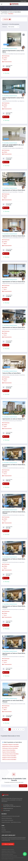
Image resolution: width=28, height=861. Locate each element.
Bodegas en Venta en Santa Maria (9, 757)
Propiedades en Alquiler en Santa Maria (10, 744)
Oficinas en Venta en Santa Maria (9, 755)
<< (5, 729)
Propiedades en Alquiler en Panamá (8, 851)
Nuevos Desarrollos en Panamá (7, 854)
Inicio (2, 13)
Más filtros (7, 19)
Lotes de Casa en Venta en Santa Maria (10, 753)
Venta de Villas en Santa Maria (11, 373)
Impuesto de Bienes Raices (7, 818)
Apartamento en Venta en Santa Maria (13, 190)
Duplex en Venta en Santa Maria (8, 752)
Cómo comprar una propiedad (7, 820)
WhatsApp (6, 73)
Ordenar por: (4, 26)
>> (23, 729)
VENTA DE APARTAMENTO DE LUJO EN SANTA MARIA (13, 145)
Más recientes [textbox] (11, 26)
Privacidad (4, 829)
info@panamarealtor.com (8, 808)
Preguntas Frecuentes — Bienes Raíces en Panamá (11, 822)
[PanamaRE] (14, 4)
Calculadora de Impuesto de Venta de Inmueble (11, 816)
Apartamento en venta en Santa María (13, 419)
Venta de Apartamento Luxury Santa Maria (13, 51)
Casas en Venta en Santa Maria (8, 750)
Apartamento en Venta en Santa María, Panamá (13, 465)
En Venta (5, 13)
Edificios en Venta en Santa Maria (9, 759)
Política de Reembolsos (6, 831)
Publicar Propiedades (8, 844)
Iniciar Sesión (23, 1)
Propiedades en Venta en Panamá (8, 849)
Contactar (6, 69)
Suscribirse (23, 785)
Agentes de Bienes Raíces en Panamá (8, 852)
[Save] (24, 35)
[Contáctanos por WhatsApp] (25, 854)
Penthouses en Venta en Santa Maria (10, 748)
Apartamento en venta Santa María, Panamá (12, 701)
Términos (3, 827)
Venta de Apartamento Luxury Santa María (13, 98)
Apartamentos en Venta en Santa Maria (10, 746)
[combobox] (13, 27)
